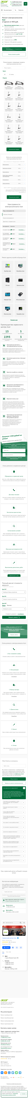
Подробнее (14, 676)
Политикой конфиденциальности (14, 896)
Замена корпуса (6, 172)
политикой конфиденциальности (16, 458)
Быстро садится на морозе (6, 249)
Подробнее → (22, 229)
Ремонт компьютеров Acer (7, 1021)
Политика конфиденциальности (14, 1083)
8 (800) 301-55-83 (5, 1041)
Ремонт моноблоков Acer (7, 1018)
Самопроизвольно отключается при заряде (6, 244)
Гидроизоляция (6, 179)
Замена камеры (6, 164)
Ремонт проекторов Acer (7, 1023)
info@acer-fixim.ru (5, 1044)
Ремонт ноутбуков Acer (6, 1015)
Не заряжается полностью (6, 238)
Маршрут (7, 947)
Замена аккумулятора (7, 168)
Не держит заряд (6, 229)
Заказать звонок (14, 634)
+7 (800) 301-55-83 (17, 1)
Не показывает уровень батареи (6, 234)
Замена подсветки (6, 183)
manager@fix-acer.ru (6, 1048)
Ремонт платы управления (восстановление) (8, 176)
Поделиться (2, 1072)
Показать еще (14, 320)
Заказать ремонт (13, 617)
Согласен (24, 1093)
